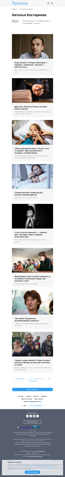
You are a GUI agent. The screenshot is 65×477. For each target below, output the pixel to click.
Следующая (32, 381)
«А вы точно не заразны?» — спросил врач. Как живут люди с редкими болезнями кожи (31, 234)
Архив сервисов (38, 399)
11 (34, 379)
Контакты (36, 396)
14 (43, 379)
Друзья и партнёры (27, 399)
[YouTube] (34, 416)
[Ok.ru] (30, 416)
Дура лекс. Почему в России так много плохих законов (31, 108)
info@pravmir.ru (41, 451)
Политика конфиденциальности (32, 401)
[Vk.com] (27, 416)
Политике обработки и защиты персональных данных (37, 465)
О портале (28, 396)
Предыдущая (19, 379)
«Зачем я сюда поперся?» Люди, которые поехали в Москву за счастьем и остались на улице (32, 362)
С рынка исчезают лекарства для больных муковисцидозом (29, 194)
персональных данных (48, 467)
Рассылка (21, 396)
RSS (25, 405)
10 (31, 379)
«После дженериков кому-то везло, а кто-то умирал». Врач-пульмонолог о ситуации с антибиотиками (32, 151)
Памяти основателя (32, 422)
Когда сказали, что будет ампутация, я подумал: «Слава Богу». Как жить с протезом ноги (31, 65)
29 (49, 379)
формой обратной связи (36, 456)
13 (40, 379)
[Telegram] (37, 416)
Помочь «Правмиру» (36, 405)
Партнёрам (44, 396)
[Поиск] (48, 3)
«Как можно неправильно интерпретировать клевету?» (27, 320)
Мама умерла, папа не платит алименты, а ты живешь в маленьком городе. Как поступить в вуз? (32, 279)
